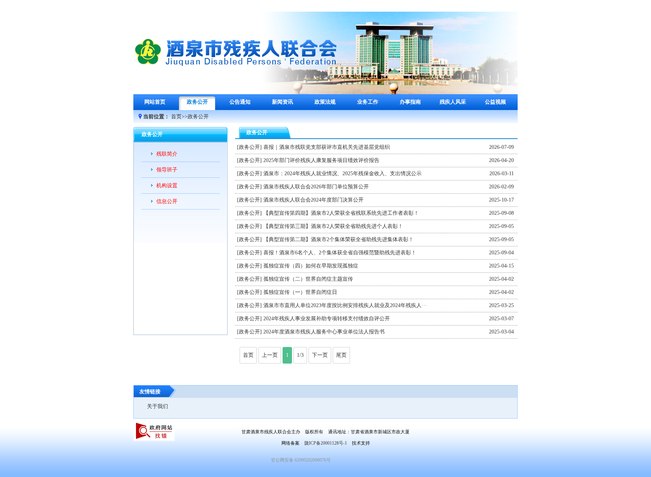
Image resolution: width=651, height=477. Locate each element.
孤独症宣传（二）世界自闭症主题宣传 (308, 279)
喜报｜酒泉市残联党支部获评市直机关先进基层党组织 (326, 147)
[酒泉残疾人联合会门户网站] (237, 72)
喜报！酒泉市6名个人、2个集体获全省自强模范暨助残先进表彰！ (339, 252)
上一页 (270, 355)
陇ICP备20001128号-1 (325, 443)
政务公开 (198, 116)
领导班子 (166, 170)
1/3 (300, 355)
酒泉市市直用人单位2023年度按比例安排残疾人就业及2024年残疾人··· (345, 305)
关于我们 (157, 406)
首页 (176, 116)
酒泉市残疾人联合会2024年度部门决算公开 (313, 200)
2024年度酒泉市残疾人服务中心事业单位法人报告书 (324, 332)
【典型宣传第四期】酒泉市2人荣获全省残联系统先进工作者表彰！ (341, 213)
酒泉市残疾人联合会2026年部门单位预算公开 (316, 187)
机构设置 (166, 185)
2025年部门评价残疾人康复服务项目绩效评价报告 (321, 160)
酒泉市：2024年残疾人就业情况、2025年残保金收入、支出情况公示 (342, 173)
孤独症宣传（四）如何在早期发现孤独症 (310, 266)
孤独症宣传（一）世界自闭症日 (300, 292)
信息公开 (166, 201)
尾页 (341, 355)
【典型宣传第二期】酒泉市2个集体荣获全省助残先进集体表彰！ (338, 239)
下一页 (320, 355)
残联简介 (166, 154)
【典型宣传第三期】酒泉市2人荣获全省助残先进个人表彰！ (333, 226)
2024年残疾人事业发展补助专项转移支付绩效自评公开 (326, 318)
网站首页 (154, 102)
